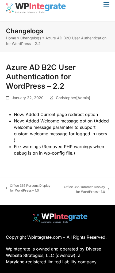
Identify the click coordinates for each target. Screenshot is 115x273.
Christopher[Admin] (73, 97)
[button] (106, 4)
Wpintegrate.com (44, 237)
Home (11, 38)
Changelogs (30, 38)
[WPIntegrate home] (58, 218)
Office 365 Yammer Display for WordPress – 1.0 (82, 189)
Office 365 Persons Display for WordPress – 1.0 (28, 188)
